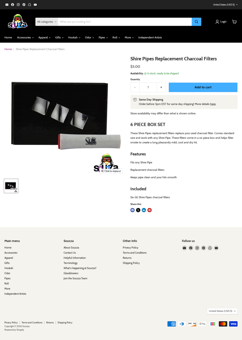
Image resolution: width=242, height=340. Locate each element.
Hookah (73, 37)
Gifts (58, 37)
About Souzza (71, 247)
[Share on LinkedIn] (144, 210)
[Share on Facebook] (132, 210)
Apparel (43, 37)
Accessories (24, 37)
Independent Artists (150, 37)
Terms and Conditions (135, 252)
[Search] (196, 22)
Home (8, 37)
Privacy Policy (130, 247)
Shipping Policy (131, 263)
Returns (127, 257)
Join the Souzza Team (75, 278)
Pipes (102, 37)
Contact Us (70, 252)
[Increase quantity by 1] (161, 87)
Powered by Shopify (14, 329)
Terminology (71, 263)
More (128, 37)
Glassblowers (71, 273)
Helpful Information (75, 257)
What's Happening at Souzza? (80, 268)
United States (224, 4)
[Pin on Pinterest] (149, 210)
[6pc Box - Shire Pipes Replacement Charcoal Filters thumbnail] (11, 186)
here (213, 104)
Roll (115, 37)
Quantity (135, 79)
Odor (88, 37)
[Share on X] (138, 210)
